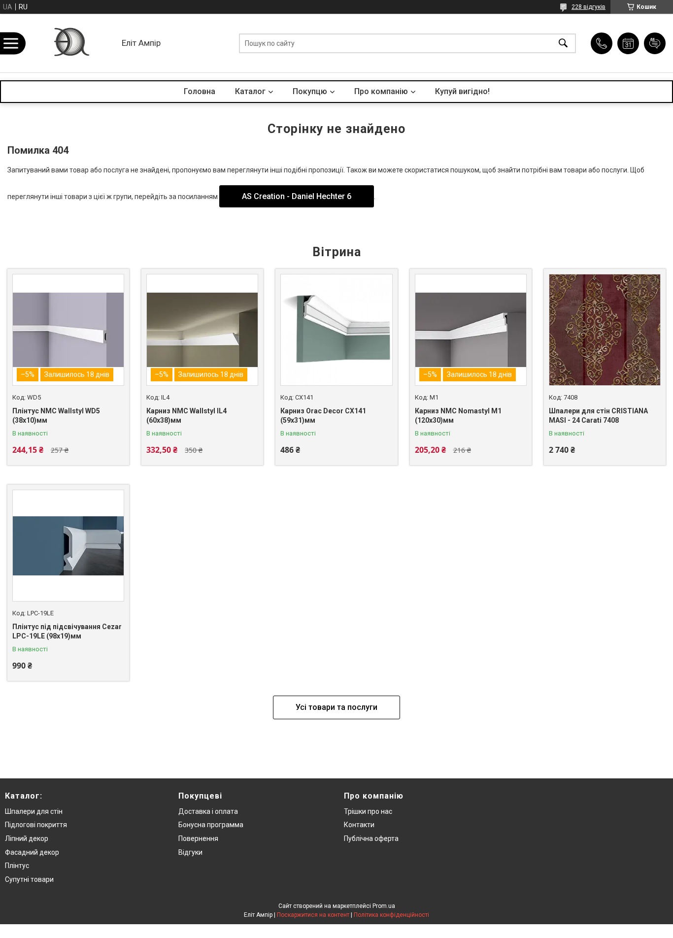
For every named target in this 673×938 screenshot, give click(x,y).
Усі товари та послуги (336, 707)
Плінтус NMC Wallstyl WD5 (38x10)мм (56, 416)
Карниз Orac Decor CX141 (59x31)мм (323, 416)
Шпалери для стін (34, 811)
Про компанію (381, 91)
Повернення (198, 838)
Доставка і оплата (208, 811)
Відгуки (190, 852)
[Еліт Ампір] (70, 43)
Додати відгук (655, 43)
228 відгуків (589, 6)
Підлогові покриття (36, 825)
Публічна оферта (371, 838)
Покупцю (310, 91)
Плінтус (17, 866)
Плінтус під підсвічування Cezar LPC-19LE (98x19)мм (67, 631)
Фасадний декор (32, 852)
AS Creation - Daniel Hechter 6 (296, 196)
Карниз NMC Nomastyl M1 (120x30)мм (458, 416)
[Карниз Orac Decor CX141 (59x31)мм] (336, 330)
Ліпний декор (26, 838)
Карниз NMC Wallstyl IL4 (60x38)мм (186, 416)
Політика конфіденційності (391, 914)
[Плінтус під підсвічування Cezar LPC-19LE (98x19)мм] (68, 546)
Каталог (250, 91)
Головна (199, 91)
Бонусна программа (210, 825)
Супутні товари (29, 879)
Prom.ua (383, 906)
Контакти (359, 825)
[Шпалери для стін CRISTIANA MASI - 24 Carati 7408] (605, 330)
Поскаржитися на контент (313, 914)
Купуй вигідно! (462, 91)
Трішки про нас (368, 811)
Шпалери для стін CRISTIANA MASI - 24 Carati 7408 (598, 416)
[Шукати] (563, 43)
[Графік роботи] (628, 43)
